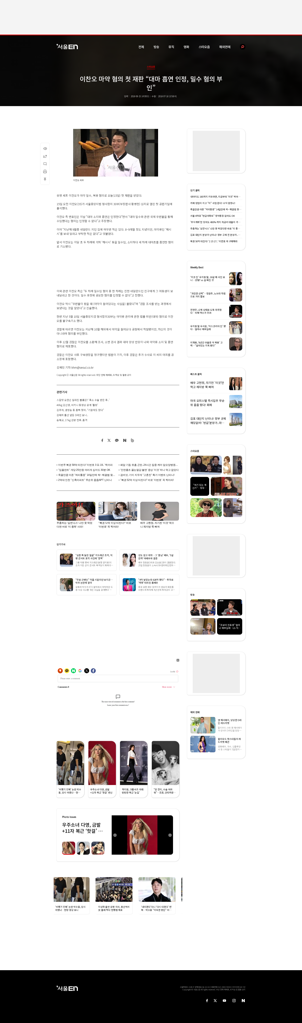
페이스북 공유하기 (102, 440)
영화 (186, 46)
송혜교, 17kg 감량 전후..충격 (72, 420)
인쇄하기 (45, 171)
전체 (141, 46)
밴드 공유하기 (132, 440)
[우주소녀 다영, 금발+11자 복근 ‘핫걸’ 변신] (142, 835)
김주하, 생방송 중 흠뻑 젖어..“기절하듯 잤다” (80, 410)
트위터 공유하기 (109, 440)
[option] (142, 835)
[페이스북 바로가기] (207, 1001)
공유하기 (45, 156)
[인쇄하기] (45, 171)
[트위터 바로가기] (215, 1001)
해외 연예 (195, 712)
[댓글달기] (45, 164)
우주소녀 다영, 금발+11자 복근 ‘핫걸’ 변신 (82, 830)
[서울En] (67, 46)
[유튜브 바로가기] (224, 1001)
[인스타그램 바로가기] (234, 1001)
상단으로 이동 (45, 179)
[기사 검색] (240, 47)
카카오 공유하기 (117, 440)
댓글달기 (45, 164)
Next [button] (169, 835)
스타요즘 (204, 46)
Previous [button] (114, 835)
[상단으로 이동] (45, 179)
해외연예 (224, 46)
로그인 (242, 987)
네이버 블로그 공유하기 (125, 440)
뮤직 (171, 46)
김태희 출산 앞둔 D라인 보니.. (72, 415)
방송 (156, 46)
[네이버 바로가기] (243, 1001)
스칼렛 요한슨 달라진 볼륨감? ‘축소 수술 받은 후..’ (83, 400)
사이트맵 (235, 987)
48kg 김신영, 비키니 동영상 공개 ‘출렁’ (77, 405)
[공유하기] (45, 156)
